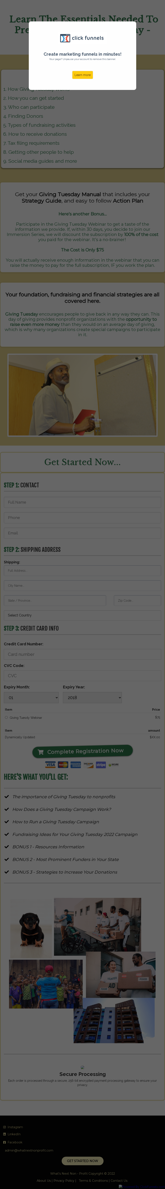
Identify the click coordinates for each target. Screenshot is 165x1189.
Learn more (83, 75)
